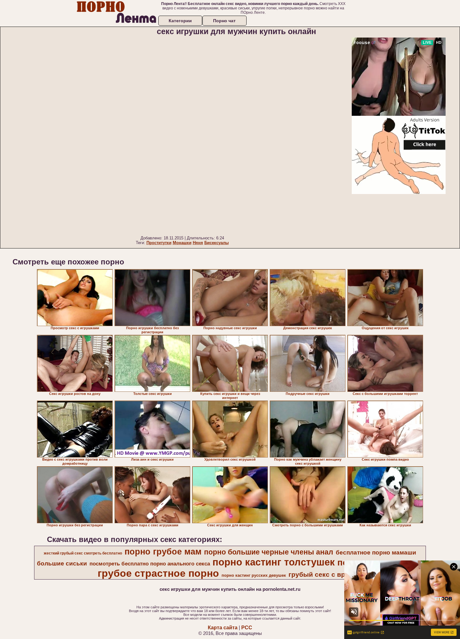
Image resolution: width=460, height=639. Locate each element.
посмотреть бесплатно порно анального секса (149, 563)
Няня (198, 242)
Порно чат (224, 20)
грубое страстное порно (158, 573)
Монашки (182, 242)
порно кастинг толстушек (273, 562)
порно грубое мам (163, 551)
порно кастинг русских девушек (254, 575)
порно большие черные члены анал (268, 552)
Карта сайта (223, 627)
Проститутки (158, 242)
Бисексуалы (216, 242)
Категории (180, 20)
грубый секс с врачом (325, 574)
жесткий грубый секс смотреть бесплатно (83, 553)
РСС (246, 627)
